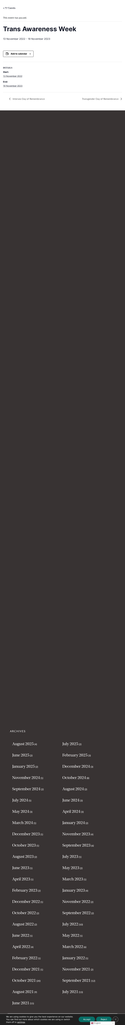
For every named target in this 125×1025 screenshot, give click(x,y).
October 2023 (24, 845)
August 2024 (73, 788)
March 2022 (72, 946)
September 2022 (76, 912)
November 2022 (76, 901)
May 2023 (70, 867)
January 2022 (73, 957)
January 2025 (23, 766)
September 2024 (26, 788)
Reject (104, 1019)
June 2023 (20, 867)
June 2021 (20, 1002)
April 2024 (71, 811)
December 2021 (26, 969)
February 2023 (24, 890)
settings (21, 1022)
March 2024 (22, 822)
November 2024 (26, 777)
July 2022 (70, 924)
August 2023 (23, 856)
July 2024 (20, 800)
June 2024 (70, 800)
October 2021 (24, 980)
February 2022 (24, 957)
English (97, 1023)
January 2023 (73, 890)
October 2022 (24, 912)
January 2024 (73, 822)
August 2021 (23, 991)
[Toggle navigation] (6, 7)
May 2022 (70, 935)
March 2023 (72, 879)
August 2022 (23, 924)
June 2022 (20, 935)
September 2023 (76, 845)
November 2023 (76, 833)
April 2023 (21, 879)
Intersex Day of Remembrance (28, 98)
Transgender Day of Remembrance (100, 98)
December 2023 (26, 833)
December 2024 (76, 766)
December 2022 (26, 901)
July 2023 (70, 856)
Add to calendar (19, 53)
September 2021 (76, 980)
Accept (86, 1019)
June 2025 (20, 755)
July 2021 (70, 991)
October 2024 (74, 777)
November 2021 (76, 969)
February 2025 (75, 755)
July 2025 (70, 743)
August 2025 (23, 743)
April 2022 (21, 946)
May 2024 (20, 811)
